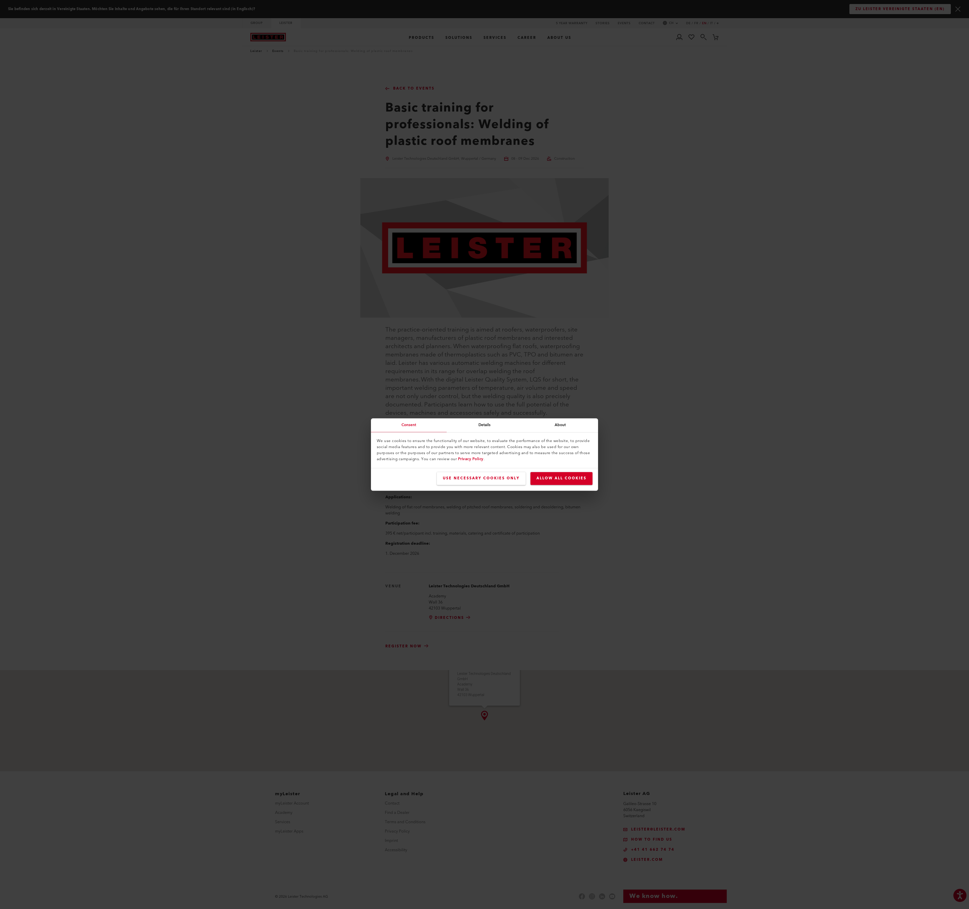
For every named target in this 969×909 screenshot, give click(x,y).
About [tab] (560, 425)
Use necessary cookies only (481, 478)
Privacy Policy (470, 459)
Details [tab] (484, 425)
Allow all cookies (561, 478)
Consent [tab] (408, 425)
